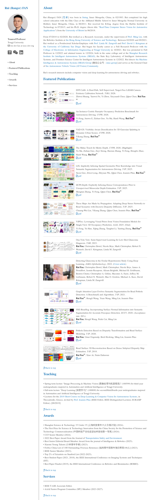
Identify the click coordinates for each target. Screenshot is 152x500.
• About (11, 62)
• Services (12, 85)
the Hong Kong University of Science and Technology (91, 39)
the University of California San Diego (62, 46)
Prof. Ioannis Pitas (82, 399)
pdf (79, 103)
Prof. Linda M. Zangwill (105, 43)
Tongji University (102, 49)
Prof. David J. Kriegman (133, 43)
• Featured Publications (19, 68)
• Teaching (13, 73)
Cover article (119, 263)
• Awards (12, 79)
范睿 (65, 17)
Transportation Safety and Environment (104, 437)
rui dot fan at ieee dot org (22, 45)
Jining (85, 17)
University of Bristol (75, 30)
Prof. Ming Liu (135, 36)
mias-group (111, 62)
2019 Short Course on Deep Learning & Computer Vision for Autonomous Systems (98, 396)
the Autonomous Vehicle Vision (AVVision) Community (72, 65)
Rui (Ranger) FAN (16, 8)
